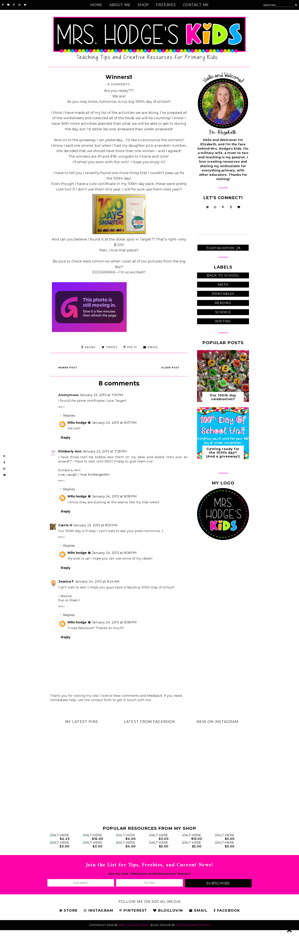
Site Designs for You (193, 925)
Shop (143, 5)
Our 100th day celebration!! (223, 397)
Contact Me (196, 5)
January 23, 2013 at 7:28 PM (105, 451)
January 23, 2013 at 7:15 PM (101, 395)
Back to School (223, 275)
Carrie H (65, 525)
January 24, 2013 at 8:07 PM (114, 423)
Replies (69, 415)
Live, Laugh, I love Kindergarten (84, 474)
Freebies (166, 5)
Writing (223, 321)
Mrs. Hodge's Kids (133, 925)
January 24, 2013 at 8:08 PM (114, 496)
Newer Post (67, 367)
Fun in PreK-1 (69, 600)
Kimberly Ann (69, 451)
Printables (223, 294)
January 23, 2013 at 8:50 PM (95, 525)
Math (223, 285)
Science (223, 312)
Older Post (170, 367)
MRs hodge (77, 423)
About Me (120, 5)
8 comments (119, 84)
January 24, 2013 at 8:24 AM (97, 581)
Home (96, 5)
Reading (223, 303)
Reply (61, 407)
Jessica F (66, 581)
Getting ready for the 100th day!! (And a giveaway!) (223, 452)
